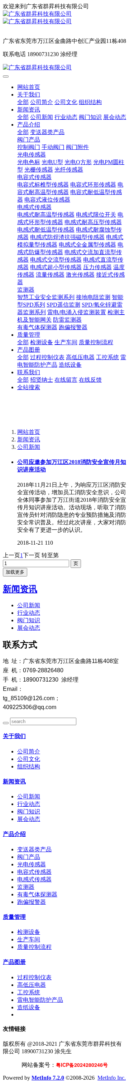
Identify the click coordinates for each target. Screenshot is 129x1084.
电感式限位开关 (96, 215)
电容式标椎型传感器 (43, 185)
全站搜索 (28, 387)
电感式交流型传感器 (56, 260)
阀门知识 (90, 117)
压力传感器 (97, 267)
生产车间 (65, 342)
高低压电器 (80, 357)
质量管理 (28, 335)
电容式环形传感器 (93, 185)
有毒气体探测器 (37, 327)
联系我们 (28, 372)
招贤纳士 (41, 380)
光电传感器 (31, 155)
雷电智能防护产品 (40, 1000)
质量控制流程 (96, 342)
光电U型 (52, 162)
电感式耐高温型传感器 (46, 215)
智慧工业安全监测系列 (46, 297)
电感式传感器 (34, 207)
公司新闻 (41, 117)
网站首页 (28, 87)
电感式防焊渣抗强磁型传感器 (67, 237)
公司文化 (65, 102)
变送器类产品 (47, 132)
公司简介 (41, 102)
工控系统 (107, 357)
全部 (23, 102)
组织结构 (90, 102)
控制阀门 (28, 147)
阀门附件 (77, 147)
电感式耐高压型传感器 (93, 222)
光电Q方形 (78, 162)
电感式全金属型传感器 (87, 245)
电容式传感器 (34, 177)
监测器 (25, 290)
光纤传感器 (68, 170)
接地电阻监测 (93, 297)
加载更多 (15, 572)
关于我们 (28, 94)
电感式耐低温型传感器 (46, 230)
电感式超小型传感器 (56, 267)
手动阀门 (53, 147)
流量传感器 (50, 275)
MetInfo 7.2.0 (48, 1078)
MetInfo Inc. (111, 1078)
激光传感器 (80, 275)
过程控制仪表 (47, 357)
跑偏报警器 (73, 327)
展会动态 (114, 117)
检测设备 (41, 342)
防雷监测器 (67, 320)
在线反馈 (90, 380)
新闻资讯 (28, 110)
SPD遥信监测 (63, 305)
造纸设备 (70, 365)
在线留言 (65, 380)
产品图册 (28, 350)
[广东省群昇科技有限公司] (64, 14)
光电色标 (28, 162)
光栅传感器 (38, 170)
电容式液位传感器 (47, 200)
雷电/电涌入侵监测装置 (76, 312)
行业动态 (65, 117)
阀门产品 (28, 140)
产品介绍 (28, 125)
